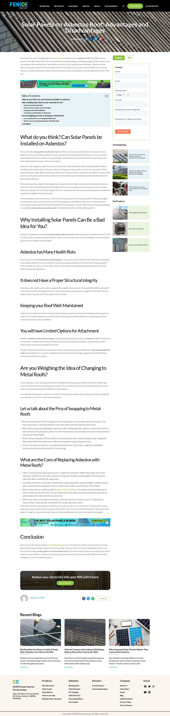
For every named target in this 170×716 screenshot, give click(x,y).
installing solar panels (57, 545)
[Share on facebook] (83, 598)
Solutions (74, 680)
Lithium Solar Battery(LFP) (138, 245)
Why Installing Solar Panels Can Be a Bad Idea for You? (42, 102)
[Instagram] (91, 39)
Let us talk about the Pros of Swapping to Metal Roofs (40, 118)
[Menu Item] (123, 6)
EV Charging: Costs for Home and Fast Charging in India (138, 188)
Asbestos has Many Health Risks (33, 105)
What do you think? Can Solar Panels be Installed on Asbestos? (46, 99)
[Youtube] (100, 39)
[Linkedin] (96, 39)
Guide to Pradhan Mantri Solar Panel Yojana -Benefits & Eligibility (138, 172)
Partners (97, 6)
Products (47, 680)
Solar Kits (85, 6)
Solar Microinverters (136, 229)
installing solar (57, 58)
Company (125, 680)
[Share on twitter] (88, 598)
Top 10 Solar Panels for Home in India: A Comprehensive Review (137, 156)
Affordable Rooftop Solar (138, 213)
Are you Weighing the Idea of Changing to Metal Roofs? (43, 116)
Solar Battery (73, 6)
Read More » (24, 667)
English (118, 58)
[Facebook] (86, 39)
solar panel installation (66, 489)
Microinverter (59, 6)
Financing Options (111, 6)
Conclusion (26, 124)
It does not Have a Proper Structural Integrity (37, 108)
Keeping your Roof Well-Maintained (34, 110)
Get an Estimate (135, 6)
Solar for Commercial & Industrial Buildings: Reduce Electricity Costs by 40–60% (84, 650)
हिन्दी (129, 58)
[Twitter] (149, 686)
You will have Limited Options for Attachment (37, 113)
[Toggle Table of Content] (105, 96)
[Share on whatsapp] (92, 598)
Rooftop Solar (44, 6)
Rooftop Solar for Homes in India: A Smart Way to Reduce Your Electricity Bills (39, 650)
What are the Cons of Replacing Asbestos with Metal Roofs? (41, 121)
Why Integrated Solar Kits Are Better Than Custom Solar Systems (128, 650)
